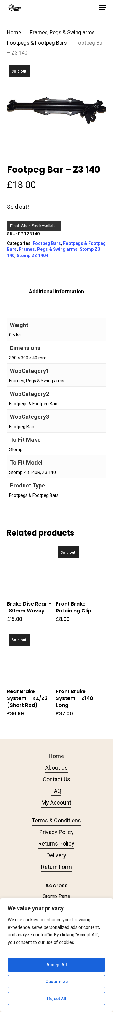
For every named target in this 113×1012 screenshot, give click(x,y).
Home (14, 32)
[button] (102, 7)
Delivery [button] (56, 855)
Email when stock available (34, 226)
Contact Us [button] (56, 779)
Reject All (56, 998)
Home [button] (56, 756)
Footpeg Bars (47, 243)
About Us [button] (56, 767)
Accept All (56, 964)
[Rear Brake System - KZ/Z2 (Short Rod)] (31, 656)
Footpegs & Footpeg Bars (37, 43)
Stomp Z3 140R (32, 255)
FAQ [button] (56, 791)
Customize (57, 981)
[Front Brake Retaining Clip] (80, 568)
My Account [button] (56, 802)
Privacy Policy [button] (56, 832)
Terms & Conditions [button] (56, 820)
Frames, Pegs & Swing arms (62, 32)
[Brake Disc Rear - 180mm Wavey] (31, 568)
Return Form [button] (56, 867)
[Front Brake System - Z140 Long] (80, 656)
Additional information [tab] (56, 291)
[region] (56, 955)
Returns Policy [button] (56, 843)
